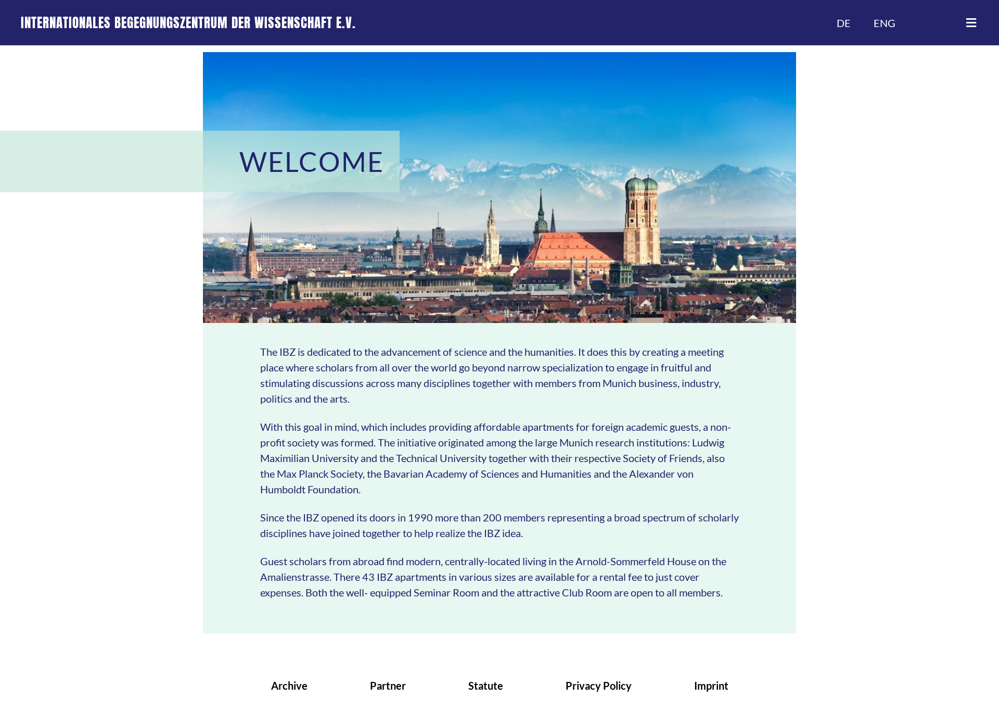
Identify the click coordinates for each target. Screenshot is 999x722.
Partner (388, 685)
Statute (485, 685)
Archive (289, 685)
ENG (884, 23)
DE (844, 23)
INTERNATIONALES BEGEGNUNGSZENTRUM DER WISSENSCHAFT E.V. (188, 22)
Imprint (711, 685)
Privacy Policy (599, 685)
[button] (971, 22)
